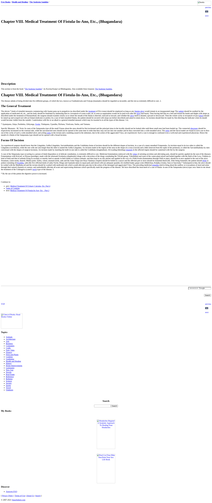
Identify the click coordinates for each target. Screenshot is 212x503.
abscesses (194, 128)
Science (9, 381)
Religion (9, 379)
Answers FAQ (11, 491)
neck (34, 169)
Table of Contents (13, 188)
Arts (7, 341)
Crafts (8, 348)
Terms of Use (20, 496)
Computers (10, 346)
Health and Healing (13, 361)
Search (38, 496)
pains (49, 133)
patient (181, 111)
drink (204, 161)
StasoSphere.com (18, 500)
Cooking (9, 357)
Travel (8, 388)
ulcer (138, 113)
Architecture (10, 339)
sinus (201, 116)
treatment (92, 111)
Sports (8, 385)
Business (9, 344)
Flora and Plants (12, 355)
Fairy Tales (10, 350)
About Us (30, 496)
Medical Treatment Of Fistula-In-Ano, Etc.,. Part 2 (29, 190)
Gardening (10, 359)
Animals (9, 337)
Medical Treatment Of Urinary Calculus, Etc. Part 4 (30, 186)
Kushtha (20, 163)
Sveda (37, 124)
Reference (10, 377)
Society (9, 383)
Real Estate (10, 374)
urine (167, 131)
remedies (155, 165)
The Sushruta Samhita (33, 89)
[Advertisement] (106, 43)
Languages (10, 368)
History (9, 363)
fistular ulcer (139, 111)
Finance (9, 352)
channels (129, 150)
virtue (135, 154)
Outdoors (9, 390)
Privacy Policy (7, 496)
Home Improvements (14, 366)
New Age (9, 370)
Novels (8, 372)
